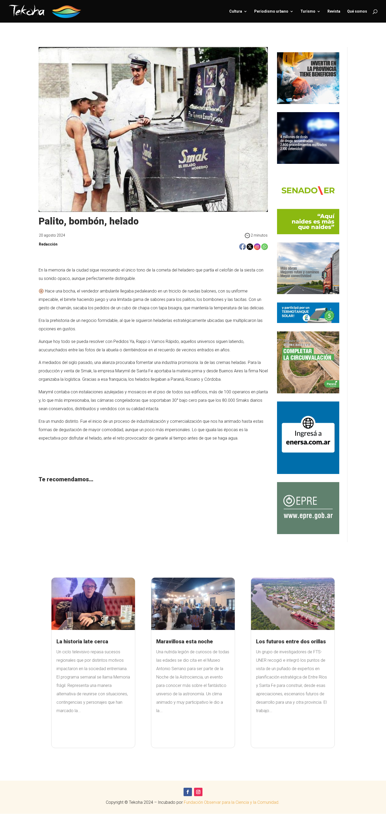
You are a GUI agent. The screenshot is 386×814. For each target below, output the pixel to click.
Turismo (307, 11)
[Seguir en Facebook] (188, 792)
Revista (333, 11)
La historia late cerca (82, 641)
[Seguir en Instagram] (198, 792)
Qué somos (357, 11)
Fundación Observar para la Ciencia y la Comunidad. (232, 802)
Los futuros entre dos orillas (291, 641)
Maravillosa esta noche (184, 641)
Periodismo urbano (271, 11)
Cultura (235, 11)
